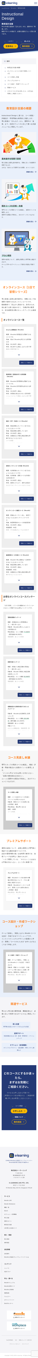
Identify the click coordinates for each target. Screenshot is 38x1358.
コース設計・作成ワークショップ (18, 84)
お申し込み (18, 1111)
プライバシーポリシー (14, 1344)
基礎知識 (6, 1293)
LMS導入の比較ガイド (10, 1228)
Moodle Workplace (9, 1204)
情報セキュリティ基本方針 (25, 1340)
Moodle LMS (8, 1200)
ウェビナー (7, 1296)
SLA (16, 1340)
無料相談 (26, 46)
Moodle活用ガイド (9, 1286)
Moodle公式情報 (9, 1289)
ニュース (6, 1268)
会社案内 (6, 1253)
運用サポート (8, 1221)
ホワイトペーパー (9, 1300)
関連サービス (11, 87)
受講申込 (9, 46)
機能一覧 (6, 1207)
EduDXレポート (8, 1303)
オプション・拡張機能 (10, 1214)
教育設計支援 (8, 1224)
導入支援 (6, 1217)
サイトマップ (25, 1344)
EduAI (6, 1210)
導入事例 (6, 1239)
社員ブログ (7, 1271)
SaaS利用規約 (9, 1340)
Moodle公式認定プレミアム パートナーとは (16, 1257)
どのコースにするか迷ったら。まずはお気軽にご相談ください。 (20, 92)
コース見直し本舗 (13, 77)
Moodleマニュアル (9, 1282)
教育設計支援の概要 (13, 67)
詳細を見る (30, 172)
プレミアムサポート (13, 80)
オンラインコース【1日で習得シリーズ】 (19, 72)
